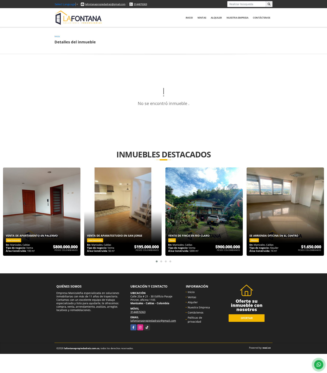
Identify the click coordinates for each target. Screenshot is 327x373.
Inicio (189, 17)
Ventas (201, 17)
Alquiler (216, 17)
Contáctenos (261, 17)
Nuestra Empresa (237, 17)
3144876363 (140, 4)
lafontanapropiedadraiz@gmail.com (105, 4)
